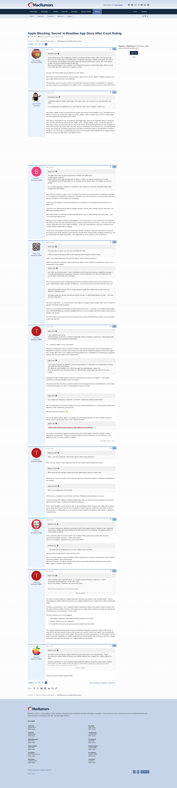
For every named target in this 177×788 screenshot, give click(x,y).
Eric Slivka (91, 725)
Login (134, 57)
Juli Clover (31, 732)
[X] (139, 5)
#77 (114, 92)
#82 (114, 519)
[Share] (110, 49)
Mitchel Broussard (33, 739)
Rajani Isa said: (52, 453)
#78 (114, 167)
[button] (43, 11)
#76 (114, 49)
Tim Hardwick (92, 739)
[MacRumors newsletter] (148, 5)
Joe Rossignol (92, 732)
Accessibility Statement (44, 770)
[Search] (145, 16)
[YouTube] (142, 5)
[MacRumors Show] (129, 5)
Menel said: (51, 247)
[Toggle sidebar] (148, 16)
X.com (33, 729)
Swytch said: (52, 268)
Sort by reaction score (57, 36)
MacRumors (33, 36)
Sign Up (133, 53)
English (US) (145, 772)
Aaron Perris (91, 759)
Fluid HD (33, 773)
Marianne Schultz (93, 746)
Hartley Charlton (32, 746)
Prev (31, 44)
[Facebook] (132, 5)
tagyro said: (51, 171)
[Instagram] (135, 5)
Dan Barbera (31, 752)
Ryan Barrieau (92, 752)
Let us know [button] (118, 5)
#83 (114, 571)
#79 (114, 242)
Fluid (29, 773)
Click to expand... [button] (81, 593)
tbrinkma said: (52, 524)
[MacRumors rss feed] (145, 5)
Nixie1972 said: (52, 53)
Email (29, 729)
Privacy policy (32, 770)
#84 (114, 645)
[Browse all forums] (143, 16)
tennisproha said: (53, 97)
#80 (114, 326)
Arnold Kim (31, 725)
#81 (114, 448)
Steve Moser (31, 759)
